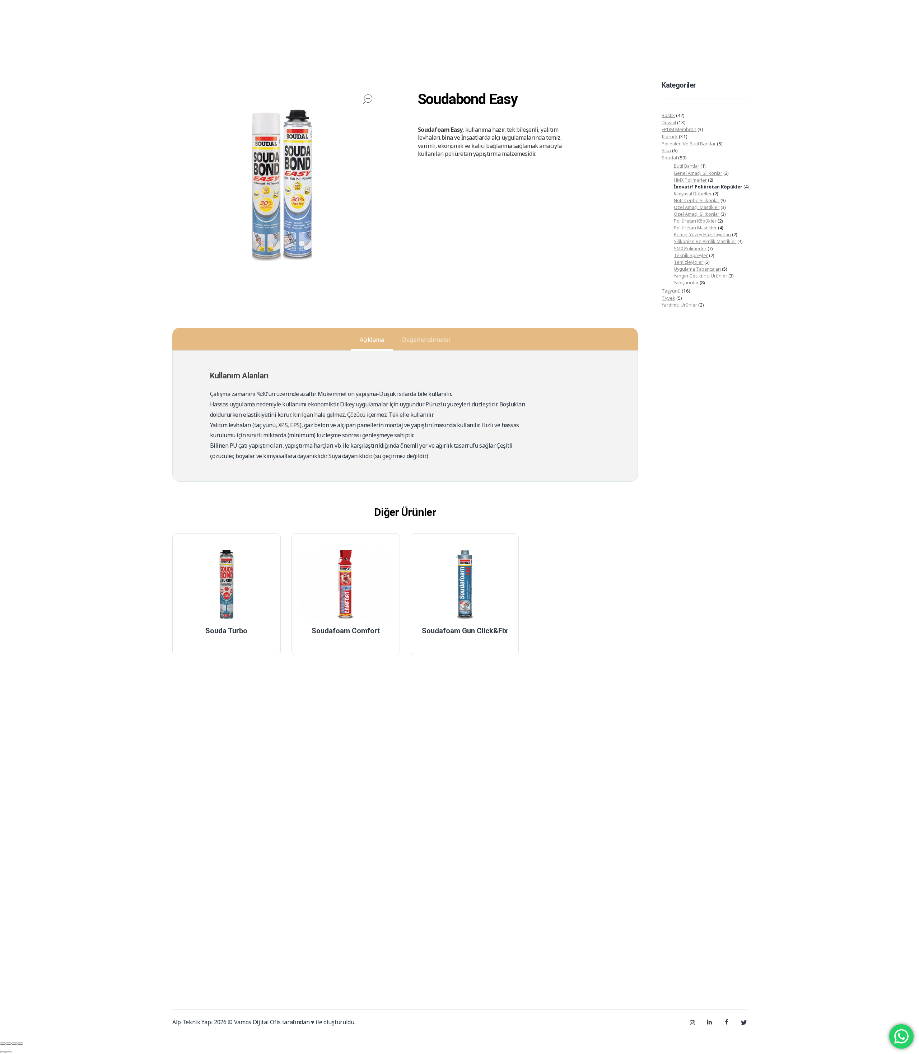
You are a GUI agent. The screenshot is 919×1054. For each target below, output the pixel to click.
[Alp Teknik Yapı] (198, 46)
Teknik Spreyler (691, 255)
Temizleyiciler (688, 262)
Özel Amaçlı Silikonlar (696, 214)
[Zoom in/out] (20, 1044)
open (367, 99)
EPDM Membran (679, 129)
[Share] (8, 1044)
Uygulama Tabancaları (697, 269)
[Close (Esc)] (3, 1044)
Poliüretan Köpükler (695, 221)
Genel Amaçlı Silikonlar (698, 173)
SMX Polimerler (690, 248)
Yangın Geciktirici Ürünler (700, 275)
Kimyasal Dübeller (693, 193)
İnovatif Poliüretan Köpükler (708, 186)
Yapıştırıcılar (686, 282)
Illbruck (670, 136)
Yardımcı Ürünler (679, 305)
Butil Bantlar (686, 166)
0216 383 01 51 (569, 951)
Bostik (668, 115)
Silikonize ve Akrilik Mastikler (705, 241)
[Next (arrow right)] (8, 1052)
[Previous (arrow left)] (3, 1052)
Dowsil (669, 122)
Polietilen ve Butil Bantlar (689, 143)
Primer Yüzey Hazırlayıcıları (702, 234)
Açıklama (372, 340)
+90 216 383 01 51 (641, 12)
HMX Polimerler (690, 180)
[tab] (372, 339)
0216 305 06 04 (615, 951)
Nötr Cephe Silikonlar (696, 200)
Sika (666, 150)
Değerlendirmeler (426, 340)
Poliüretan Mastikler (695, 227)
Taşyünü (671, 291)
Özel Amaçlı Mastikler (696, 207)
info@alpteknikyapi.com (720, 12)
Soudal (669, 157)
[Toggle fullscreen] (14, 1044)
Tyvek (668, 298)
